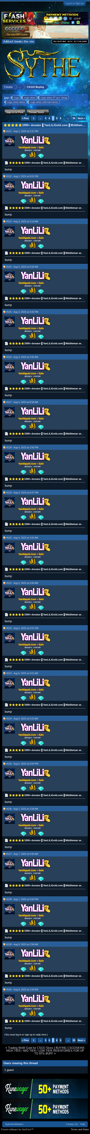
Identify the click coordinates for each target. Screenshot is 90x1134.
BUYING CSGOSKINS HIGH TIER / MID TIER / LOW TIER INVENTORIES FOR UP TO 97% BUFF (45, 1050)
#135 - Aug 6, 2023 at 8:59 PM (22, 763)
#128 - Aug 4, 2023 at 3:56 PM (22, 447)
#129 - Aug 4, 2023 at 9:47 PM (22, 492)
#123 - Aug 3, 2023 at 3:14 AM (22, 221)
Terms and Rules (80, 1129)
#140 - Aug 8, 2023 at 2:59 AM (22, 989)
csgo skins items (16, 102)
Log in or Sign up (74, 3)
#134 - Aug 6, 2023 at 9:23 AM (22, 718)
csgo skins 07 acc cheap (54, 97)
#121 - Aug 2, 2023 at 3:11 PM (22, 131)
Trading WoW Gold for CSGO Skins (30, 1047)
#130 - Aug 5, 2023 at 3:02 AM (22, 537)
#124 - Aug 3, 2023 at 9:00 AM (22, 266)
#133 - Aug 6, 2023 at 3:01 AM (22, 673)
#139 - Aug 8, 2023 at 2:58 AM (22, 944)
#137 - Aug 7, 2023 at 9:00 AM (22, 854)
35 (74, 118)
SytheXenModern (14, 1124)
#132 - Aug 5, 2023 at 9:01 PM (22, 628)
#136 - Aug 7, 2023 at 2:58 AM (22, 808)
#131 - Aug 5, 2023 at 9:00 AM (22, 583)
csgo (16, 97)
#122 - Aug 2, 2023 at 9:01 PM (22, 176)
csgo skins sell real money (44, 102)
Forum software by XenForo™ (17, 1129)
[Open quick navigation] (85, 86)
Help (82, 1124)
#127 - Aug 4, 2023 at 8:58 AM (22, 402)
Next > (81, 118)
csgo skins (30, 97)
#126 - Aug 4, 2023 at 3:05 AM (22, 357)
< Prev (25, 118)
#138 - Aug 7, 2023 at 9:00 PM (22, 899)
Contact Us (72, 1124)
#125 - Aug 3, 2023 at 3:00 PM (22, 312)
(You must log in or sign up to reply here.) (26, 1034)
